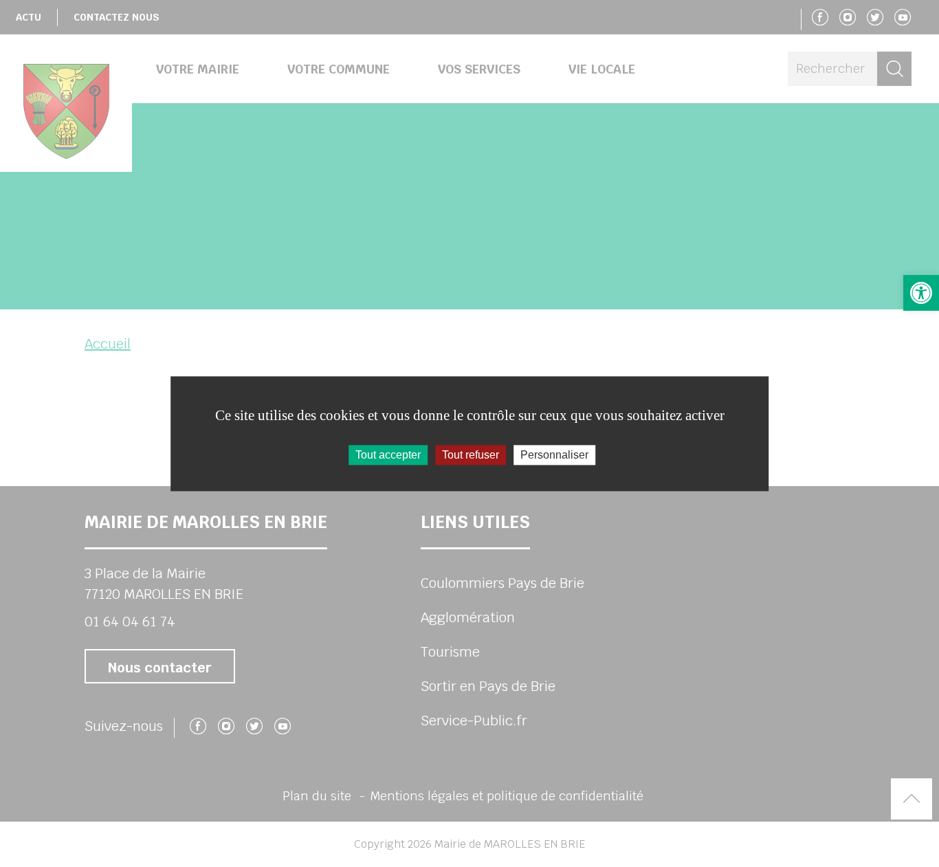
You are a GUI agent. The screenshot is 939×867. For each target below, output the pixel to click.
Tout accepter (388, 455)
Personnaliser (554, 455)
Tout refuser (470, 455)
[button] (921, 293)
